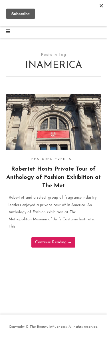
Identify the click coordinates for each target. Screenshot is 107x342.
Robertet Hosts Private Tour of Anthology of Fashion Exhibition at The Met (53, 177)
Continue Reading (53, 242)
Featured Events (51, 159)
